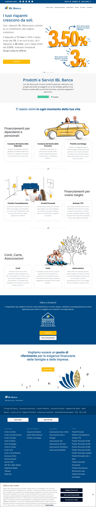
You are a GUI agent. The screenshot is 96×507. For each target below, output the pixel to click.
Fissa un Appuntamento (48, 338)
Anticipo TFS (76, 438)
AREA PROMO (18, 419)
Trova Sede (48, 333)
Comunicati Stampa (57, 408)
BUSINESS (75, 1)
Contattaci (89, 7)
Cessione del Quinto (59, 7)
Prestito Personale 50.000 (81, 450)
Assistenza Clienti (11, 1)
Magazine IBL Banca (73, 408)
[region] (48, 495)
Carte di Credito (10, 447)
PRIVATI (67, 1)
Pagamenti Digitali (10, 468)
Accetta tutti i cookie (71, 500)
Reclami (6, 412)
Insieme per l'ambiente (45, 412)
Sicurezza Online (10, 456)
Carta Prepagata (10, 444)
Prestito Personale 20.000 (81, 444)
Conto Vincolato (10, 438)
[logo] (12, 8)
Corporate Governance (27, 408)
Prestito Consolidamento (81, 435)
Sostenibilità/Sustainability (64, 412)
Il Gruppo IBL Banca (11, 408)
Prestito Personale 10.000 (81, 441)
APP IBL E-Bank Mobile (43, 7)
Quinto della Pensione (34, 435)
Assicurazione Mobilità (57, 450)
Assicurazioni (69, 7)
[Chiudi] (93, 495)
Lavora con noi (16, 412)
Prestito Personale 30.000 (81, 447)
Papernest (8, 474)
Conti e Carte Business (12, 453)
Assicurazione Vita (56, 441)
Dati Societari (19, 400)
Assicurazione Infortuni (57, 444)
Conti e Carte (49, 7)
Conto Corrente (10, 432)
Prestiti (77, 7)
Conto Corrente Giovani (12, 435)
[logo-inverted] (11, 397)
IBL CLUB (82, 412)
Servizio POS (9, 462)
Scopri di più (16, 61)
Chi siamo (82, 7)
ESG (76, 412)
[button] (42, 72)
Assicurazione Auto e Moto (59, 432)
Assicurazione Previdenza (44, 7)
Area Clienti (85, 1)
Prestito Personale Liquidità (81, 453)
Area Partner (48, 419)
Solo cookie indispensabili (71, 495)
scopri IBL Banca (48, 369)
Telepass (7, 471)
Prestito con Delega (42, 7)
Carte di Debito (9, 441)
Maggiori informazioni (71, 490)
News (37, 7)
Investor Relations (43, 408)
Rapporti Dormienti (29, 412)
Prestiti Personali (78, 432)
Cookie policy (49, 505)
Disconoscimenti (10, 459)
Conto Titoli (8, 450)
